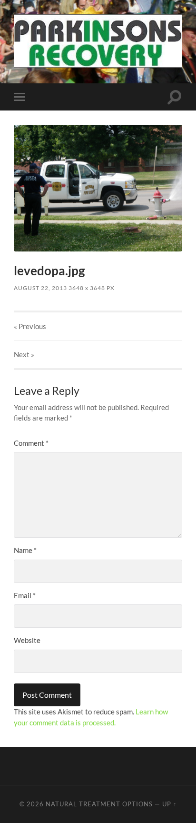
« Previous (30, 326)
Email (25, 595)
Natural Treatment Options (99, 804)
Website (27, 640)
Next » (24, 354)
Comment (31, 443)
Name (25, 550)
